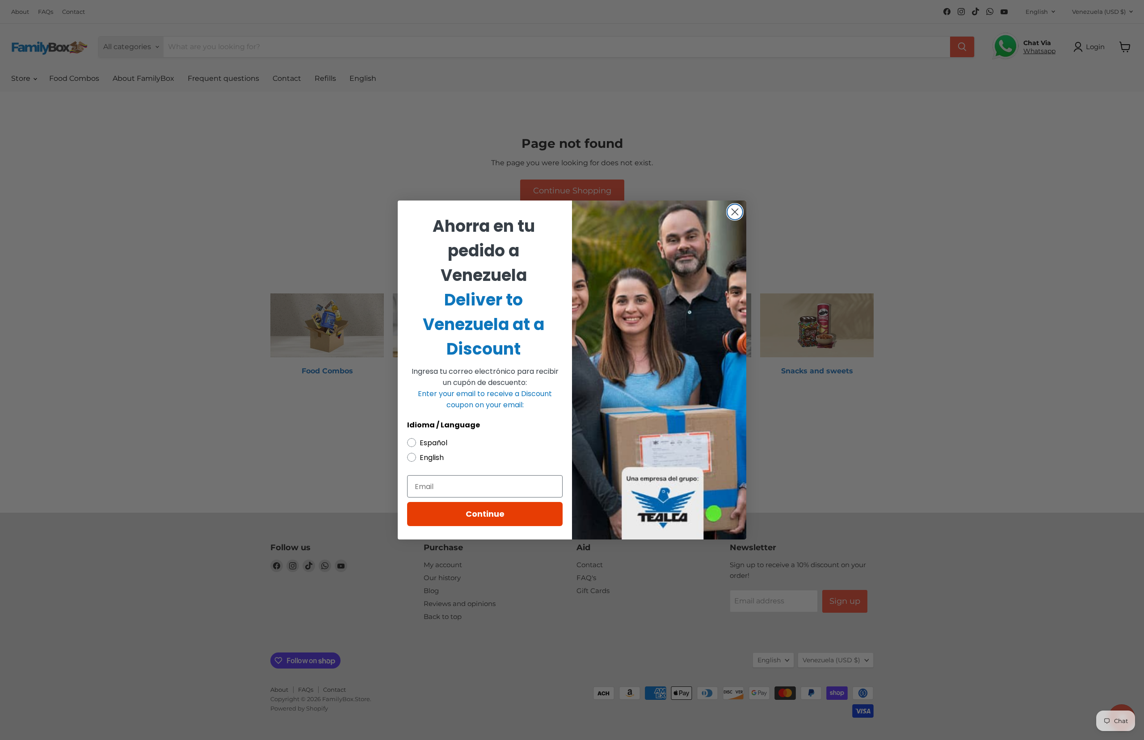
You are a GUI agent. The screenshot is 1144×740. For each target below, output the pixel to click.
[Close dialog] (735, 212)
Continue (485, 513)
